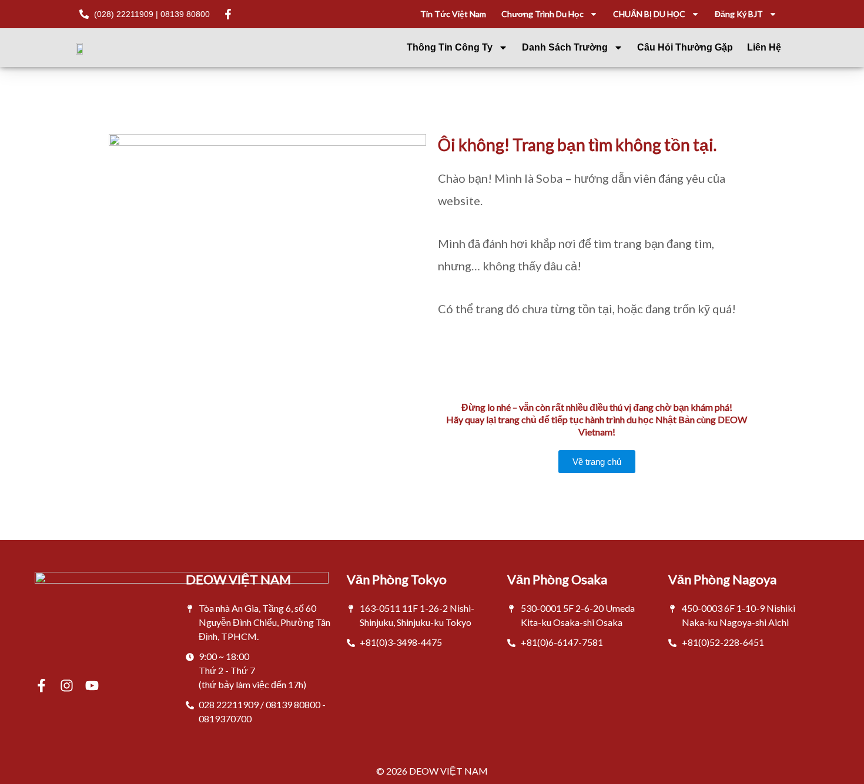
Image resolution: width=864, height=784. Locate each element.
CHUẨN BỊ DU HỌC (649, 14)
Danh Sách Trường (565, 47)
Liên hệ (764, 47)
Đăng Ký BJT (739, 14)
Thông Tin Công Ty (450, 47)
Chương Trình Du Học (542, 14)
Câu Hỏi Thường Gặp (685, 47)
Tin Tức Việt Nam (453, 14)
